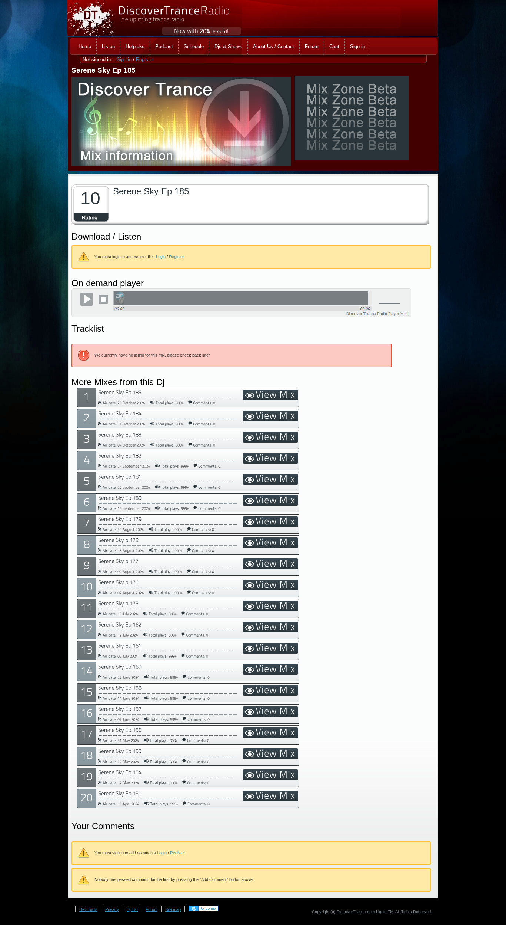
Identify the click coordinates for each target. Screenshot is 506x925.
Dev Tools (88, 909)
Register (145, 59)
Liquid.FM (384, 911)
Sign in (124, 59)
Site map (173, 909)
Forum (151, 909)
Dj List (132, 909)
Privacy (112, 909)
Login (161, 256)
